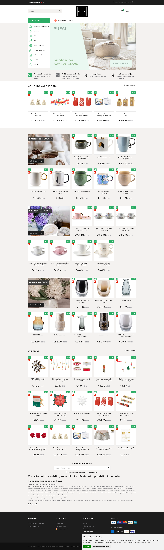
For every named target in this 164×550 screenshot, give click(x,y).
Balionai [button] (36, 64)
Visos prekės (59, 523)
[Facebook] (134, 20)
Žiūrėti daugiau (130, 85)
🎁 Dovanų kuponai (61, 529)
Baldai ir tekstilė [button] (39, 45)
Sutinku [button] (87, 546)
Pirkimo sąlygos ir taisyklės (36, 523)
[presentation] (55, 45)
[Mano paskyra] (117, 11)
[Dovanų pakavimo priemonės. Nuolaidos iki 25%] (93, 46)
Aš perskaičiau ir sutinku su (82, 472)
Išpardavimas (62, 20)
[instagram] (130, 20)
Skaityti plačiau (33, 504)
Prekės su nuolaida (61, 526)
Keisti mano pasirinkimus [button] (101, 546)
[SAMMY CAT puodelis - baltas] (60, 178)
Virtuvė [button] (36, 36)
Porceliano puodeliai (34, 486)
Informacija (33, 519)
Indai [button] (35, 40)
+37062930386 (88, 532)
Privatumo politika (33, 526)
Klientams (60, 519)
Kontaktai (72, 20)
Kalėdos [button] (36, 60)
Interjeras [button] (36, 31)
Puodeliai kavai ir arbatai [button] (41, 26)
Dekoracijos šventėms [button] (40, 55)
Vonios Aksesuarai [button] (39, 50)
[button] (90, 68)
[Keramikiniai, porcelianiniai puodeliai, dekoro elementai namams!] (82, 11)
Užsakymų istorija (88, 526)
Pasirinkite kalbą (34, 2)
